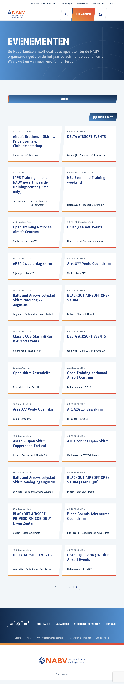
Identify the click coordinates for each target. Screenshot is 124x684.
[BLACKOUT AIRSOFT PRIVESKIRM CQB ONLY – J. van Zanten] (35, 521)
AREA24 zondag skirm (85, 410)
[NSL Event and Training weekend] (89, 189)
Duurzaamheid (102, 638)
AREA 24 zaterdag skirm (32, 264)
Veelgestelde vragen (87, 624)
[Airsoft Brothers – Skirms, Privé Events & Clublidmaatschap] (35, 143)
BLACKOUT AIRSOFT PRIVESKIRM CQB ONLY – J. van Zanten (33, 518)
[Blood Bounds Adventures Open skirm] (89, 521)
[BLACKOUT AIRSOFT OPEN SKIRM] (89, 302)
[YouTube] (25, 624)
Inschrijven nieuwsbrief (80, 638)
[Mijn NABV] (100, 14)
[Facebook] (18, 624)
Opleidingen (66, 4)
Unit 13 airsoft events (84, 227)
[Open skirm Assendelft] (35, 377)
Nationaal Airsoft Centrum (43, 4)
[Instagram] (11, 624)
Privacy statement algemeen (49, 638)
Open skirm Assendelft (31, 373)
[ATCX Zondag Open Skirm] (89, 446)
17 (70, 586)
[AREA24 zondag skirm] (89, 412)
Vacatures (62, 624)
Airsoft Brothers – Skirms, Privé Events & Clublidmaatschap (34, 141)
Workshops (82, 4)
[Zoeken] (66, 14)
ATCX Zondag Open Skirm (87, 441)
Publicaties (43, 624)
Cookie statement (23, 638)
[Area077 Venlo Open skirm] (89, 266)
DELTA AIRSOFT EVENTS (86, 137)
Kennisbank (98, 4)
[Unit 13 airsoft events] (89, 232)
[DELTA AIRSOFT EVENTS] (89, 143)
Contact (112, 4)
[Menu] (111, 14)
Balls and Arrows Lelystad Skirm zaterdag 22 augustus (34, 300)
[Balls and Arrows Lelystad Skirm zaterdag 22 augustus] (35, 302)
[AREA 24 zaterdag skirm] (35, 266)
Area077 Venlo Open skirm (89, 264)
